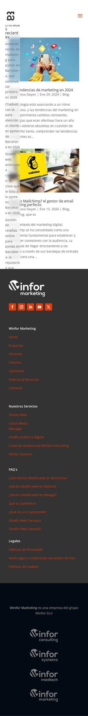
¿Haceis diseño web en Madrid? (32, 486)
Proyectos (16, 345)
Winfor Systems (20, 454)
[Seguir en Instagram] (21, 307)
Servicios (15, 354)
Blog (66, 94)
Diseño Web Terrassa (25, 520)
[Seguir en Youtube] (39, 307)
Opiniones (16, 371)
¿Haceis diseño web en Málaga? (32, 495)
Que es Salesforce (22, 503)
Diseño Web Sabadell (25, 529)
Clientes (15, 362)
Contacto (15, 388)
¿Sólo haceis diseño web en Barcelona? (38, 478)
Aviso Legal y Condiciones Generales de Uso (42, 558)
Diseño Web (18, 415)
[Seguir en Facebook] (12, 307)
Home (13, 337)
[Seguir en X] (48, 307)
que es (31, 214)
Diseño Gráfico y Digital (26, 437)
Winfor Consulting (55, 445)
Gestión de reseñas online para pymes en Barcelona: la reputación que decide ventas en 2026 (12, 252)
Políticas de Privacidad (26, 549)
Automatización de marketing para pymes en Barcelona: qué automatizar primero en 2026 (12, 70)
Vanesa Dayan (25, 94)
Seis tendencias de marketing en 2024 (41, 89)
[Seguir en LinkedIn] (30, 307)
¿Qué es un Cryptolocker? (28, 512)
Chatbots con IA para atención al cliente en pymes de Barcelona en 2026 (12, 125)
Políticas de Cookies (23, 566)
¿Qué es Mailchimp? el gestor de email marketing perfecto (41, 203)
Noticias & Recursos (24, 379)
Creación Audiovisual (25, 445)
